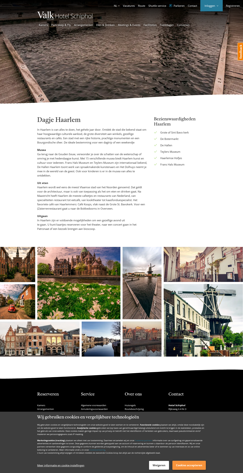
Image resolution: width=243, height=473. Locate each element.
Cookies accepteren (189, 465)
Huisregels (130, 405)
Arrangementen (83, 25)
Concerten (183, 25)
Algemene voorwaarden (93, 405)
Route (141, 5)
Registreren (233, 5)
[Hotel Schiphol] (64, 19)
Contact (192, 5)
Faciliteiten (150, 25)
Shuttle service (157, 5)
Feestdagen (167, 25)
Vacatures (129, 5)
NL (115, 5)
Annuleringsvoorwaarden (94, 409)
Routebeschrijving (134, 409)
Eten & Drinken (105, 25)
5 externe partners (143, 440)
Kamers (43, 25)
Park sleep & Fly (61, 25)
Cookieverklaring (97, 449)
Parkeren (179, 5)
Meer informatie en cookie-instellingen (60, 465)
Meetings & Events (129, 25)
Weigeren (159, 465)
